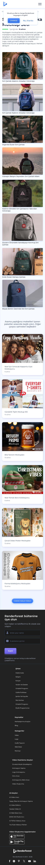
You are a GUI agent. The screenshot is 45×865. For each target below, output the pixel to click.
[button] (33, 360)
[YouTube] (29, 861)
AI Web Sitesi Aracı (15, 813)
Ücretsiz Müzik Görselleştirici (22, 764)
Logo (16, 739)
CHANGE (13, 21)
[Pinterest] (19, 861)
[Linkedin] (35, 861)
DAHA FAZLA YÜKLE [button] (22, 601)
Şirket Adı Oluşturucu (16, 817)
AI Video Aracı (14, 797)
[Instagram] (14, 861)
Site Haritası (20, 700)
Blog (16, 725)
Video (17, 735)
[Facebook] (9, 861)
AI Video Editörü (15, 805)
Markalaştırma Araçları (22, 721)
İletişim (18, 677)
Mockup (17, 751)
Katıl (10, 651)
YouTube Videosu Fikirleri (18, 825)
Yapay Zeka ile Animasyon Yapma (21, 801)
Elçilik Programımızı (22, 708)
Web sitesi (18, 747)
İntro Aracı (16, 776)
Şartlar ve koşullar (22, 696)
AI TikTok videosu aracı (17, 821)
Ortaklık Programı (22, 688)
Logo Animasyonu (18, 772)
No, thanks (28, 21)
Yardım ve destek (22, 684)
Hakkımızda (20, 673)
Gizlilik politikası (21, 692)
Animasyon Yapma (18, 768)
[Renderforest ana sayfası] (5, 4)
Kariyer (18, 681)
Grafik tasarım (20, 743)
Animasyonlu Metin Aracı (21, 780)
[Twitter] (24, 861)
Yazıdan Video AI (15, 809)
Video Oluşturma (18, 784)
